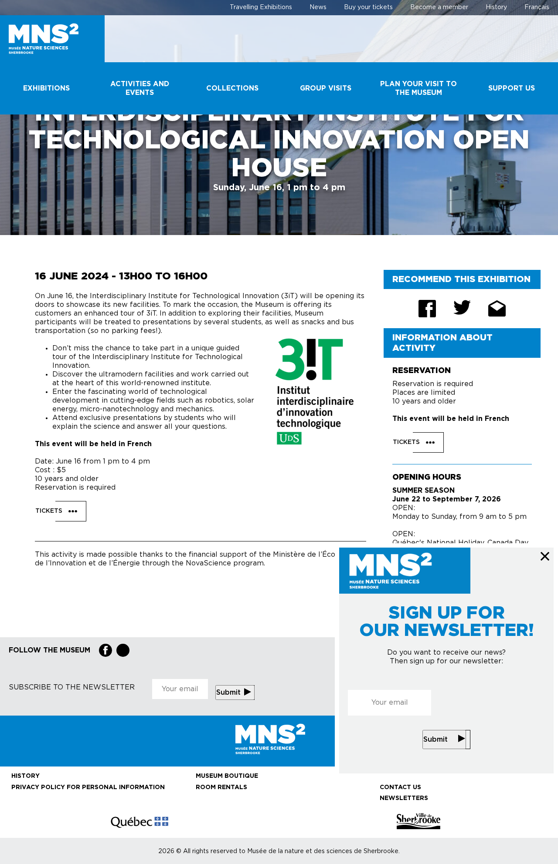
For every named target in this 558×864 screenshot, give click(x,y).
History (496, 7)
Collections (232, 88)
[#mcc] (139, 821)
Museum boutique (227, 776)
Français (536, 7)
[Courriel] (497, 308)
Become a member (439, 7)
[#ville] (418, 821)
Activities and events (139, 88)
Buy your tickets (368, 7)
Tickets (49, 511)
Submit (435, 739)
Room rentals (221, 787)
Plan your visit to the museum (418, 88)
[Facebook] (105, 650)
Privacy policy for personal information (88, 787)
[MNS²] (52, 38)
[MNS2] (279, 739)
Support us (511, 88)
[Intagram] (122, 650)
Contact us (400, 787)
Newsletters (404, 798)
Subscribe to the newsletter (72, 687)
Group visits (325, 88)
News (318, 7)
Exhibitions (46, 88)
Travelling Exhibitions (261, 7)
